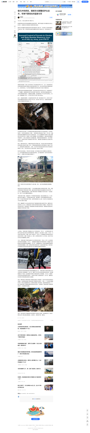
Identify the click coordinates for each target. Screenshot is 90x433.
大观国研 (19, 339)
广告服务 (36, 425)
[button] (69, 14)
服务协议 (27, 425)
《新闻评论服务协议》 (32, 393)
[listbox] (35, 357)
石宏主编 (19, 373)
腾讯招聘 (40, 425)
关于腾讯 (19, 425)
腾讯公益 (43, 425)
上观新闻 (19, 381)
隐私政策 (30, 425)
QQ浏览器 (46, 425)
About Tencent (23, 425)
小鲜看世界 (19, 364)
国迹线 (19, 331)
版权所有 (37, 429)
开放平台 (33, 425)
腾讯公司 (34, 429)
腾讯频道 (49, 425)
